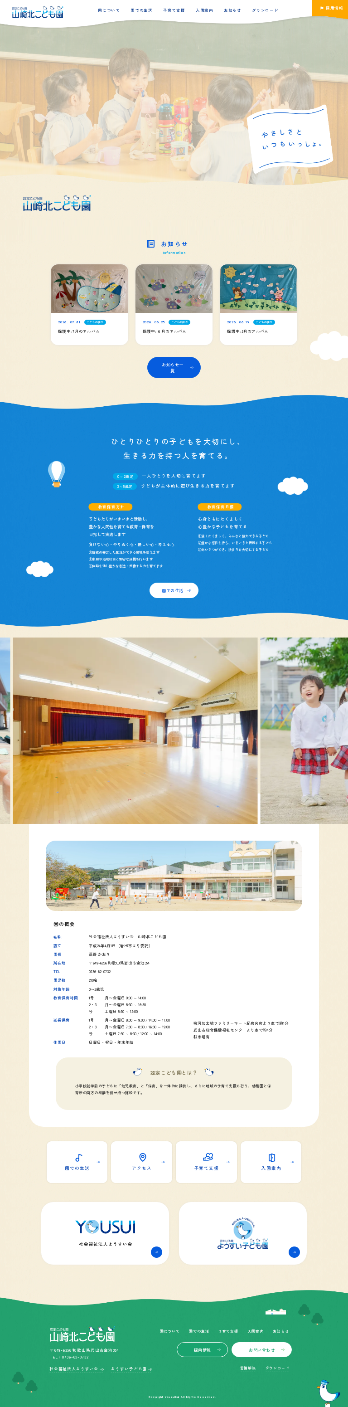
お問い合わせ (262, 1350)
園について (109, 10)
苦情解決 (248, 1367)
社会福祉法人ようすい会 (73, 1368)
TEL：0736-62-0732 (69, 1356)
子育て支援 (174, 10)
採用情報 (202, 1350)
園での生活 (141, 10)
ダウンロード (265, 10)
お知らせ (233, 10)
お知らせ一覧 (172, 367)
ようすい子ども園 (129, 1368)
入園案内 (204, 10)
